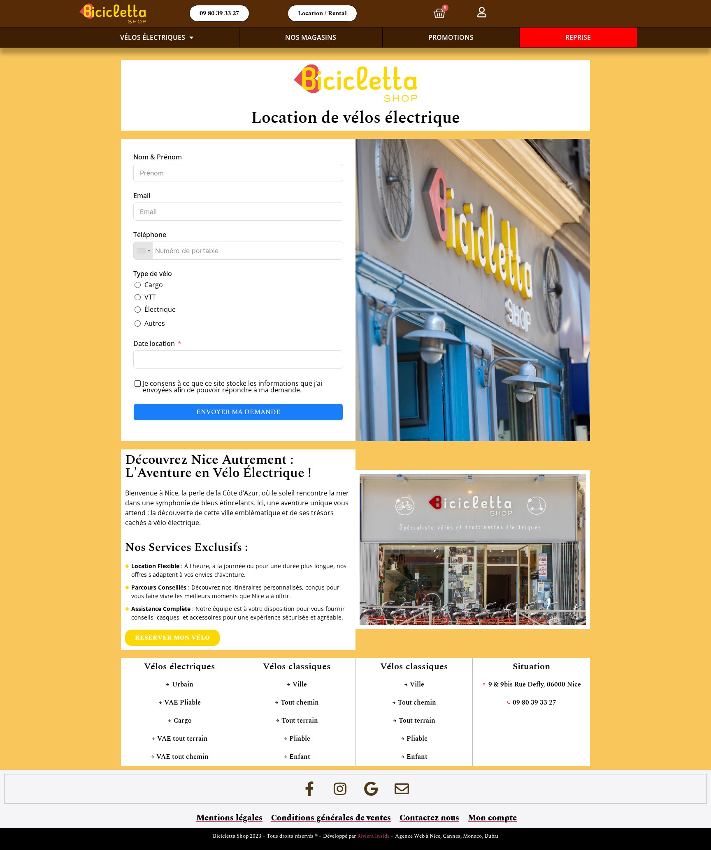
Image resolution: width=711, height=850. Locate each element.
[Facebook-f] (309, 788)
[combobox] (143, 250)
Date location (154, 343)
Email (141, 195)
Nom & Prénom (157, 156)
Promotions (451, 37)
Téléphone (149, 234)
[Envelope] (402, 788)
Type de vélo (152, 273)
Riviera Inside (374, 836)
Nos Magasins (310, 37)
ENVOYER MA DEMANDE (238, 412)
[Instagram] (340, 788)
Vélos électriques (152, 37)
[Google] (371, 788)
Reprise (578, 37)
